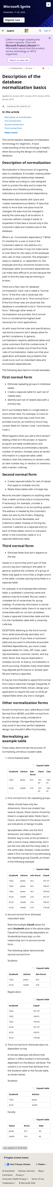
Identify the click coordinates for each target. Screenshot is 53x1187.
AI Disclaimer (8, 1171)
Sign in (47, 30)
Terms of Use (38, 1179)
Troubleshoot (16, 68)
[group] (29, 781)
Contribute (7, 1175)
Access (29, 68)
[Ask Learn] (43, 68)
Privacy (19, 1175)
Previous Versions (26, 1171)
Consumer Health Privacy (14, 1179)
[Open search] (40, 30)
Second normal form (14, 124)
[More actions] (48, 68)
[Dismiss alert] (48, 4)
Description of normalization (18, 117)
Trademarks (7, 1183)
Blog (40, 1171)
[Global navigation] (3, 30)
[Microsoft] (26, 31)
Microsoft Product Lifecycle (21, 45)
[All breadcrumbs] (4, 68)
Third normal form (13, 128)
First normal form (13, 121)
